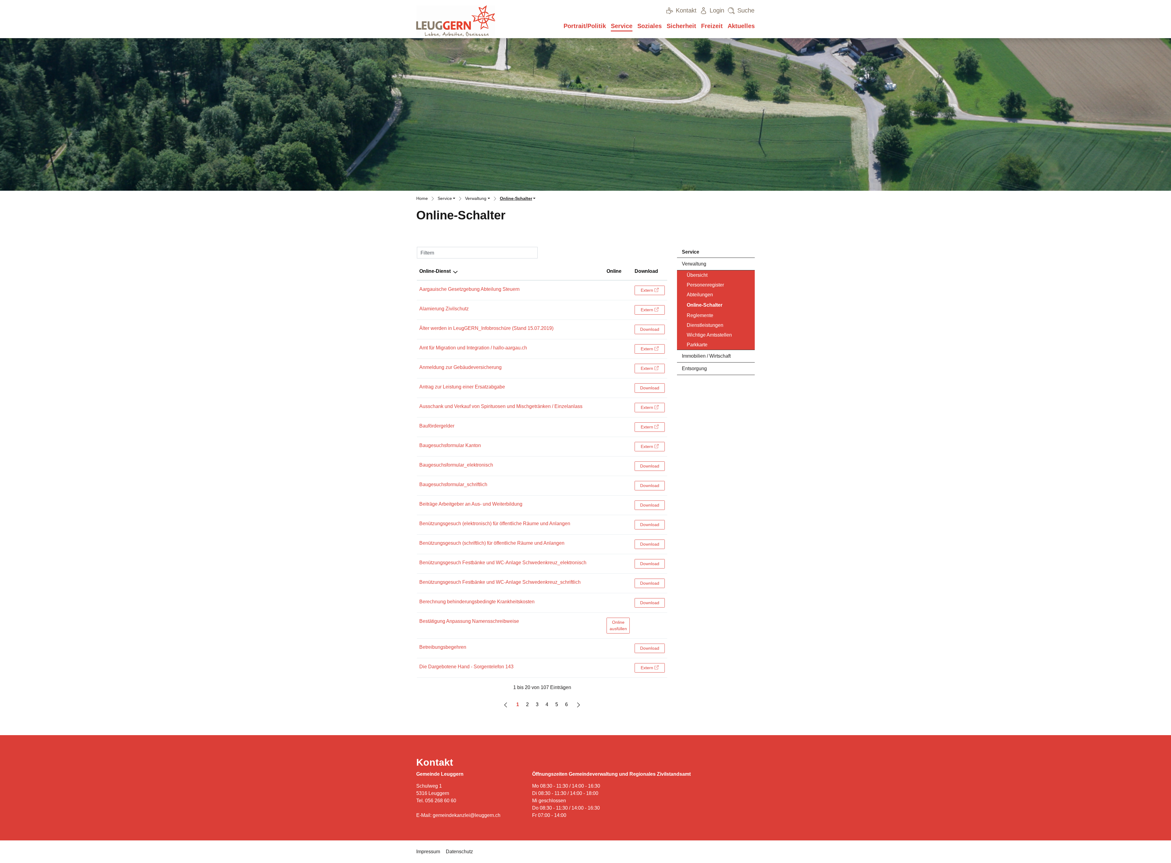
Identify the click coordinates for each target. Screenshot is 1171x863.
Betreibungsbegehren (442, 647)
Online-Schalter (704, 306)
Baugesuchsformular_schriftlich (453, 484)
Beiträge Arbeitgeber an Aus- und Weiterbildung (470, 504)
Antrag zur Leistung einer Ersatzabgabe (462, 386)
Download (646, 271)
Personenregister (705, 284)
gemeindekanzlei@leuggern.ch (466, 815)
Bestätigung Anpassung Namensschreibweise (469, 621)
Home (422, 198)
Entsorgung (694, 368)
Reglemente (700, 315)
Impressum (428, 851)
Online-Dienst (435, 271)
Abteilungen (700, 294)
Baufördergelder (436, 425)
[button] (446, 199)
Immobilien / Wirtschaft (706, 356)
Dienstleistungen (705, 325)
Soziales (649, 26)
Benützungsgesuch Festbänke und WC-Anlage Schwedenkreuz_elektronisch (502, 562)
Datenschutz (459, 851)
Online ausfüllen (620, 625)
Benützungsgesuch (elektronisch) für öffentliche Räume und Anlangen (494, 523)
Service (621, 26)
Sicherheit (681, 26)
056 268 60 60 (440, 800)
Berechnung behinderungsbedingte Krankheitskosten (477, 601)
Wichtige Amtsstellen (709, 335)
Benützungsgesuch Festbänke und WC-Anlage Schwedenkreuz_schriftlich (500, 582)
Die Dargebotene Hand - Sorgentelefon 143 (466, 666)
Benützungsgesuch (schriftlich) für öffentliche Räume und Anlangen (491, 543)
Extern (652, 290)
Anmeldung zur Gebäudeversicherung (460, 367)
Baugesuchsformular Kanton (450, 445)
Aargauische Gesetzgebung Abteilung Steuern (469, 289)
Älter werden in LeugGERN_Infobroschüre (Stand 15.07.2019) (486, 328)
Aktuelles (741, 26)
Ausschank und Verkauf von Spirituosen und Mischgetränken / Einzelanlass (500, 406)
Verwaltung (694, 263)
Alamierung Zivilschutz (444, 308)
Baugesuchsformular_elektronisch (456, 465)
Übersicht (697, 275)
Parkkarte (697, 344)
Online (614, 271)
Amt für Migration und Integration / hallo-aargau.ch (473, 347)
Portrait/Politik (585, 26)
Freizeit (712, 26)
